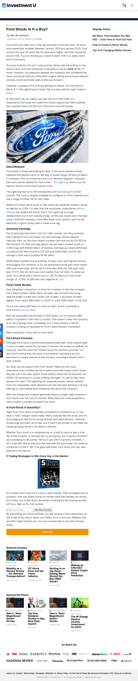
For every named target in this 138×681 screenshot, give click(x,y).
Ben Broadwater (19, 35)
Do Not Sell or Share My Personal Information (89, 673)
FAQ (111, 673)
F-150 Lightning (59, 182)
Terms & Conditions (122, 673)
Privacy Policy (62, 673)
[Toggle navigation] (132, 5)
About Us (11, 673)
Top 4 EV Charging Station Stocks (112, 50)
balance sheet (27, 309)
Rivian (9, 93)
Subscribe (47, 532)
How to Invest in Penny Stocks (110, 44)
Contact (19, 673)
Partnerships (29, 673)
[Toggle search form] (124, 5)
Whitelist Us (50, 673)
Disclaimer (40, 673)
